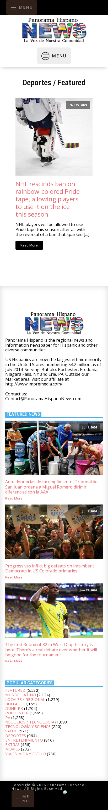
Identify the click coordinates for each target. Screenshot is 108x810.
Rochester (17, 712)
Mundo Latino (20, 694)
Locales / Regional (25, 699)
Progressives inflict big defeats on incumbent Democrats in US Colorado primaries (49, 569)
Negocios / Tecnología (29, 722)
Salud (11, 730)
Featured (71, 82)
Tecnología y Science (28, 726)
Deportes (37, 82)
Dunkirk (14, 708)
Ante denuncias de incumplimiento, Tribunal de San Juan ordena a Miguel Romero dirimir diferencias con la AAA (51, 487)
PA (7, 717)
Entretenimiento (24, 740)
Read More (29, 245)
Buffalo (14, 703)
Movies (12, 749)
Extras (12, 744)
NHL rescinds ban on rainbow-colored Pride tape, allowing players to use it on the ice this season (47, 199)
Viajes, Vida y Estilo (25, 753)
